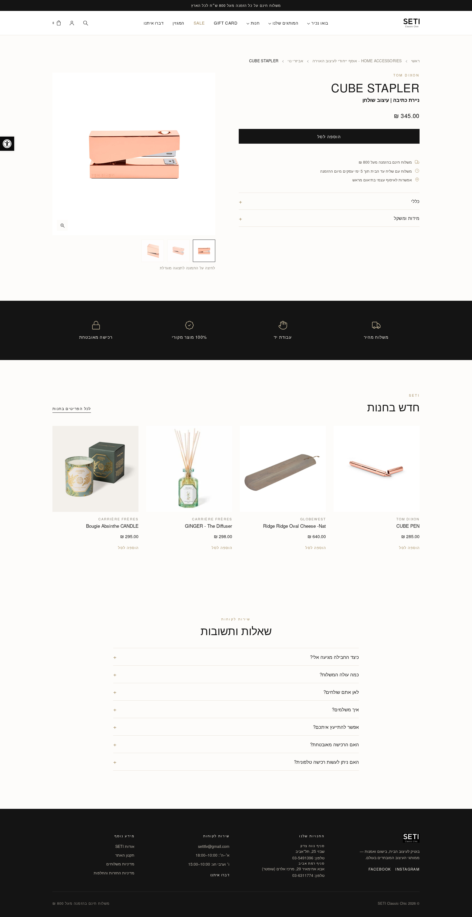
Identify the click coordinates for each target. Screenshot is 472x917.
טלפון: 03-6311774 (308, 875)
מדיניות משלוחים (120, 863)
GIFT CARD (225, 23)
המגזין (178, 23)
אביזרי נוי (295, 60)
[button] (7, 144)
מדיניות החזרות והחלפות (114, 872)
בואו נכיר (319, 23)
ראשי (415, 60)
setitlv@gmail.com (213, 846)
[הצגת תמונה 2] (178, 251)
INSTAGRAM (407, 869)
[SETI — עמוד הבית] (411, 23)
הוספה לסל (329, 136)
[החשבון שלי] (72, 23)
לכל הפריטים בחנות (71, 408)
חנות (255, 23)
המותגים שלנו (285, 23)
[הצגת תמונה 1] (204, 251)
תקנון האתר (124, 855)
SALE (199, 23)
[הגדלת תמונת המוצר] (133, 154)
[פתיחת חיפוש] (85, 23)
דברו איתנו (153, 23)
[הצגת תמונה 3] (152, 251)
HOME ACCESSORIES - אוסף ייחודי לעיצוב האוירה (357, 60)
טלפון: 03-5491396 (308, 857)
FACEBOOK (379, 869)
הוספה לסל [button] (409, 547)
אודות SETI (124, 846)
